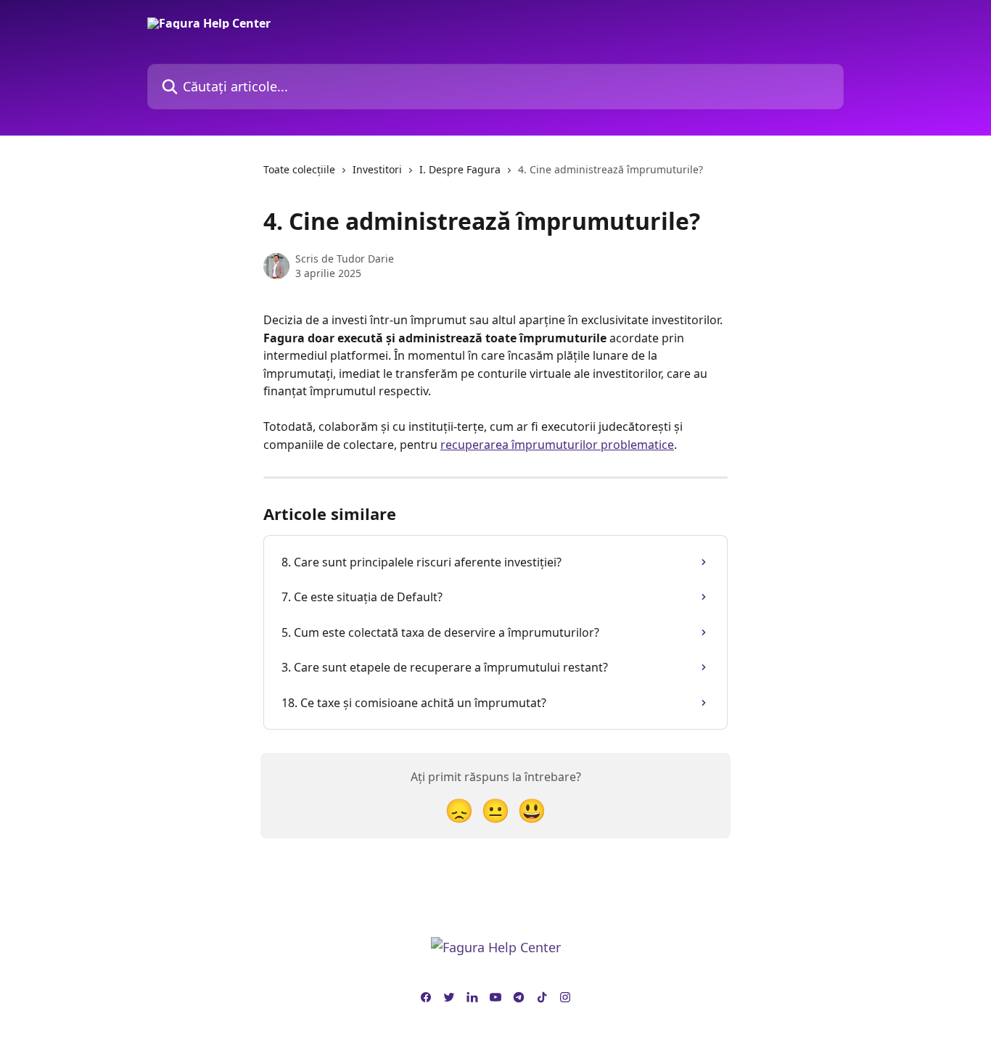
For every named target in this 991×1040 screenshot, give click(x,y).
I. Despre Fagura (460, 169)
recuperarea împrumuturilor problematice (557, 445)
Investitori (377, 169)
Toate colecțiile (299, 169)
